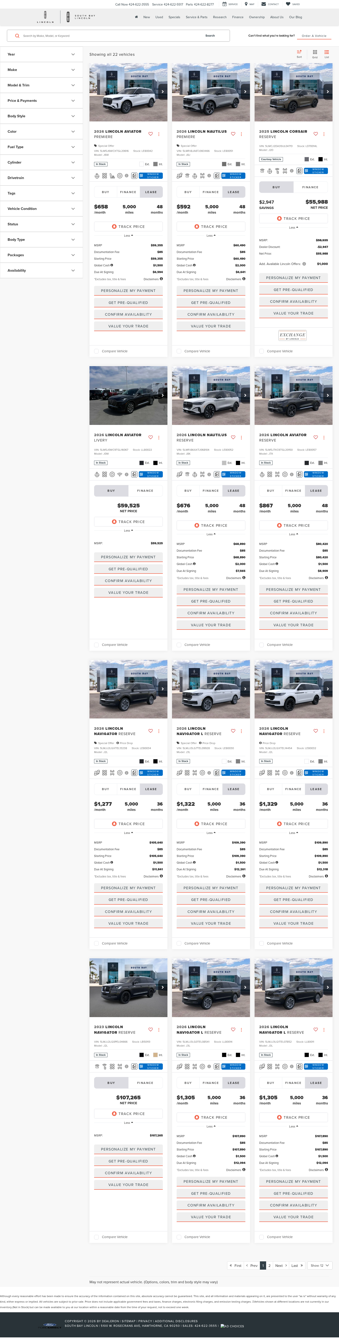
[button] (162, 92)
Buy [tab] (106, 192)
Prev (253, 1265)
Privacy (145, 1321)
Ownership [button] (257, 17)
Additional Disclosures (176, 1321)
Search (210, 35)
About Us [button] (277, 17)
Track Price (132, 226)
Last (296, 1265)
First (236, 1265)
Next (280, 1265)
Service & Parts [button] (197, 17)
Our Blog (295, 17)
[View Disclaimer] (127, 175)
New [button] (146, 17)
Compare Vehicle (115, 351)
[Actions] (159, 134)
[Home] (136, 17)
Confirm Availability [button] (128, 314)
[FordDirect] (50, 1325)
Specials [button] (174, 17)
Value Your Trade (128, 326)
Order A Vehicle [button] (314, 36)
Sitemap (129, 1321)
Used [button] (159, 17)
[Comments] (134, 176)
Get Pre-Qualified (128, 302)
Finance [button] (238, 17)
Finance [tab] (128, 192)
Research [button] (220, 17)
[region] (128, 257)
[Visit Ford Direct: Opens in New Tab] (233, 1326)
